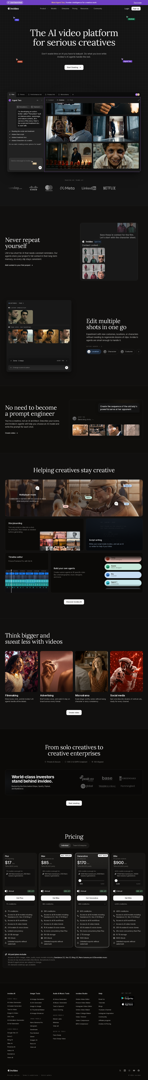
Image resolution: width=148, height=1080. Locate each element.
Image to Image (35, 1006)
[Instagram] (129, 1070)
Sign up (136, 9)
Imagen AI (33, 1040)
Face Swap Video (59, 1039)
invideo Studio (81, 993)
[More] (41, 100)
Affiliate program (105, 1020)
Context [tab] (51, 100)
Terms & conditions (30, 1075)
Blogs (101, 1006)
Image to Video (12, 1013)
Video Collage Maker (83, 1013)
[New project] (73, 94)
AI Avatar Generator (14, 1006)
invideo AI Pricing (105, 1024)
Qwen (32, 1036)
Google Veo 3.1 (12, 1033)
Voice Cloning (58, 1010)
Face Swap (57, 1035)
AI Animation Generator (15, 1020)
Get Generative (92, 898)
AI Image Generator (37, 999)
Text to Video (12, 1009)
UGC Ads (10, 1016)
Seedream (33, 1029)
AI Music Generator (60, 1003)
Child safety (46, 1075)
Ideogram (33, 1026)
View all (10, 1057)
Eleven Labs (57, 1019)
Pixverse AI (11, 1047)
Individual (65, 845)
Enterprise (65, 8)
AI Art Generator (36, 1003)
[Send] (40, 167)
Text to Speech (58, 1006)
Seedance (11, 1054)
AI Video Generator (14, 1002)
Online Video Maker (83, 1010)
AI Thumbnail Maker (37, 1010)
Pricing (74, 8)
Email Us (102, 999)
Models (54, 8)
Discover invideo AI (74, 602)
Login (127, 9)
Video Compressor (82, 1020)
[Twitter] (120, 1070)
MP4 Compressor (82, 1024)
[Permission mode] (37, 100)
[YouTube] (134, 1070)
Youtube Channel (105, 1010)
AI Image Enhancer (37, 1013)
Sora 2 (9, 1036)
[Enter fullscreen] (139, 100)
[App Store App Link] (131, 1004)
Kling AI (10, 1040)
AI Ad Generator (13, 1024)
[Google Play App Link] (131, 998)
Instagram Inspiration (106, 1013)
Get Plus (19, 898)
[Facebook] (139, 1070)
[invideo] (12, 1070)
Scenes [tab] (61, 100)
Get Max (56, 898)
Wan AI (9, 1043)
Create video (74, 713)
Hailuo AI (10, 1050)
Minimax (56, 1022)
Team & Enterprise (79, 845)
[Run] (66, 367)
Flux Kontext (34, 1033)
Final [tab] (71, 100)
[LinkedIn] (125, 1070)
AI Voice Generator (60, 999)
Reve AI (33, 1044)
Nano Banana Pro (36, 1022)
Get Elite (128, 898)
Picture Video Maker (83, 1003)
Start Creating (72, 67)
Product (43, 8)
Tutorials (102, 1003)
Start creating (74, 803)
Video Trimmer (81, 1017)
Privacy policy (13, 1075)
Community (98, 8)
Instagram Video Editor (84, 1006)
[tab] (11, 94)
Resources (84, 8)
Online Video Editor (82, 999)
